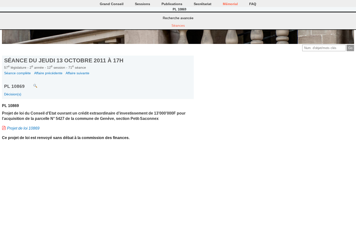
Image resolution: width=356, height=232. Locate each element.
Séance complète (17, 73)
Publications (172, 4)
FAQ (252, 4)
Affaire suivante (77, 73)
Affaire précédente (48, 73)
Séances (178, 25)
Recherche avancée (178, 18)
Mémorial (230, 4)
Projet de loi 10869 (23, 128)
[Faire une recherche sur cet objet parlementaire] (31, 83)
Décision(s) (12, 94)
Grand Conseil (112, 4)
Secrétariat (202, 4)
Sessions (142, 4)
